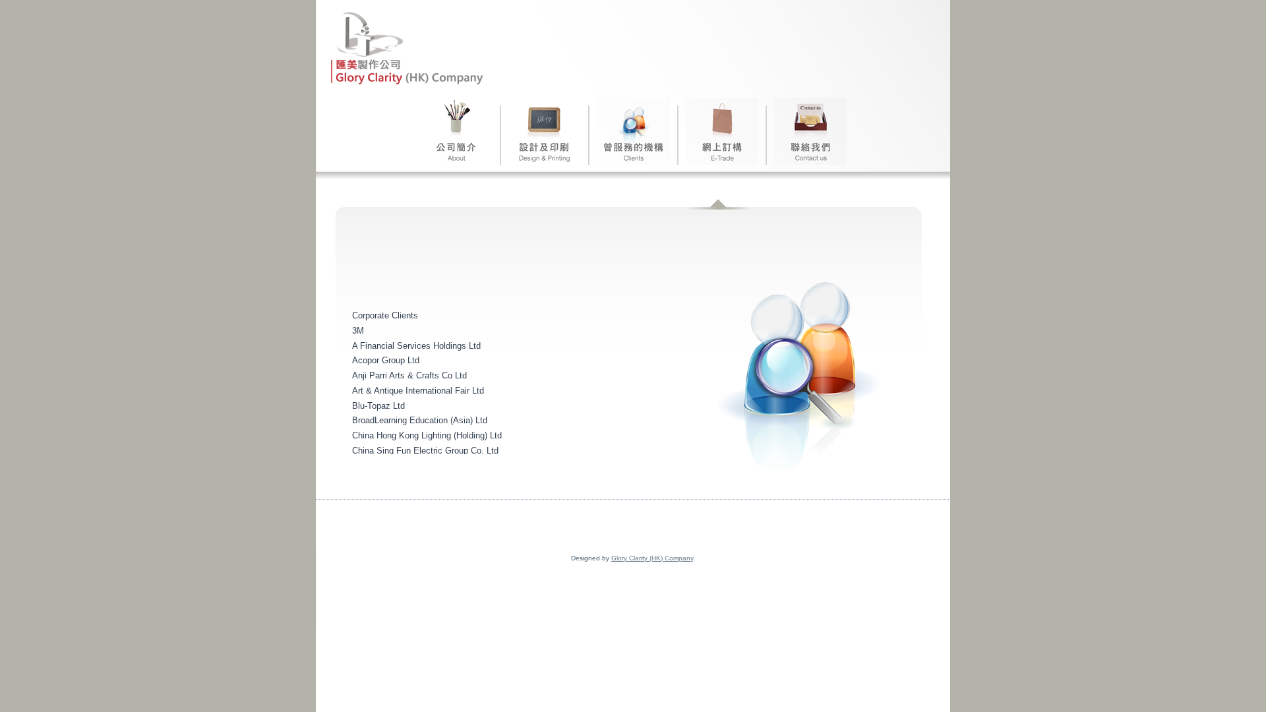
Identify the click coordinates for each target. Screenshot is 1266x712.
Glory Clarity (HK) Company (652, 558)
